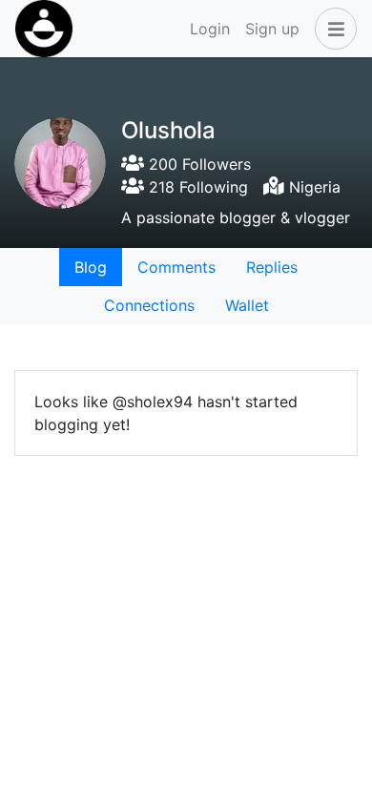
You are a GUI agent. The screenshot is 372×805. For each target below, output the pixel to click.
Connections (149, 305)
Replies (272, 267)
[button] (332, 29)
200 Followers (197, 164)
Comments (176, 267)
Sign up (272, 28)
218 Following (196, 186)
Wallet (247, 305)
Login (210, 28)
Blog (90, 267)
